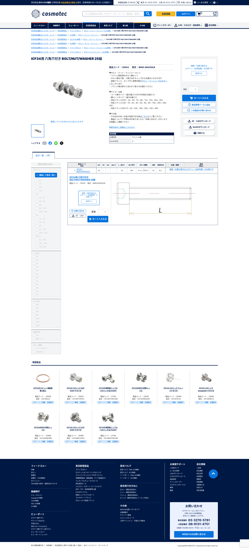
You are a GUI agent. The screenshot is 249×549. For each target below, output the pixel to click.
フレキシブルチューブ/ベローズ (87, 481)
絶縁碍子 (35, 491)
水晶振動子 (124, 512)
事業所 (198, 479)
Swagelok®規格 (37, 498)
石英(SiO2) (35, 523)
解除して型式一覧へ (47, 175)
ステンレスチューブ (127, 518)
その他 (123, 505)
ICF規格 (73, 35)
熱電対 (33, 475)
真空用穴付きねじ (129, 486)
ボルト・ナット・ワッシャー (88, 35)
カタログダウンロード (177, 476)
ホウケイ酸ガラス (37, 518)
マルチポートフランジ (83, 498)
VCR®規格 (35, 501)
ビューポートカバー (38, 532)
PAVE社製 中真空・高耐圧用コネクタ (44, 484)
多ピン (33, 472)
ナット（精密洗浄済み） (128, 492)
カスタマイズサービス (177, 485)
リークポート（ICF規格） (129, 478)
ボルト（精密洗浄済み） (128, 490)
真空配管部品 (62, 31)
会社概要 (199, 471)
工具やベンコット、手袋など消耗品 (132, 521)
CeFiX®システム (81, 492)
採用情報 (199, 482)
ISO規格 (73, 44)
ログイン (186, 14)
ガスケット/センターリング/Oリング (88, 472)
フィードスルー (39, 466)
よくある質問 (203, 2)
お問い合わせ (186, 2)
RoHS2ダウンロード (201, 127)
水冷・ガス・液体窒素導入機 (86, 489)
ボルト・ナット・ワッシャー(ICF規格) (97, 31)
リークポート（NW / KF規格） (130, 475)
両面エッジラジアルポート (85, 495)
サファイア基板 (125, 515)
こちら (144, 116)
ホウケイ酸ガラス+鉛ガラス (41, 529)
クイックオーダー (164, 25)
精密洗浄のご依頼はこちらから (122, 127)
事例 (171, 488)
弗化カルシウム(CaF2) (39, 526)
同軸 (32, 470)
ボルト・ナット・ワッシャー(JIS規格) (97, 48)
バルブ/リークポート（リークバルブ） (89, 486)
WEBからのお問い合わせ (194, 534)
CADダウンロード (176, 474)
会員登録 (166, 14)
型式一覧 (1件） (44, 155)
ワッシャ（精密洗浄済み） (129, 495)
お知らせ (199, 488)
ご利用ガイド (174, 468)
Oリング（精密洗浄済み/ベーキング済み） (135, 498)
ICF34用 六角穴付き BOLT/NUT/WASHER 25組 (82, 178)
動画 (171, 490)
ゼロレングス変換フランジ (85, 500)
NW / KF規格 (35, 504)
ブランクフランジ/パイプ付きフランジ (89, 475)
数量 (185, 89)
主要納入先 (200, 485)
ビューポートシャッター (39, 535)
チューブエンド (36, 495)
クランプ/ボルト (76, 31)
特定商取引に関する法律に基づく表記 (68, 545)
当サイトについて (90, 545)
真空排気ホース (81, 484)
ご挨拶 (198, 468)
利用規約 (49, 545)
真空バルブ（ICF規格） (128, 472)
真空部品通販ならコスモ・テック (43, 31)
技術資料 (173, 479)
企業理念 (199, 476)
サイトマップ (103, 545)
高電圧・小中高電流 (38, 478)
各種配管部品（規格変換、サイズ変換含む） (91, 478)
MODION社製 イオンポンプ (129, 509)
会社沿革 (199, 474)
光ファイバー (35, 481)
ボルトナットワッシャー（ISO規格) (96, 52)
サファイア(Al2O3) (37, 521)
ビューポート (37, 514)
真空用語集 (200, 490)
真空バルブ (125, 466)
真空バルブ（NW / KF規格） (130, 470)
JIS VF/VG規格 (75, 39)
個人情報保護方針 (37, 545)
